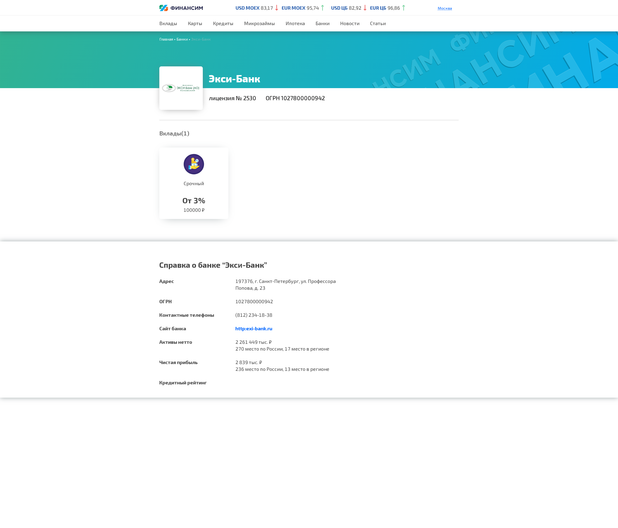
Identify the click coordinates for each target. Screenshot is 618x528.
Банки (323, 23)
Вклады (168, 23)
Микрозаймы (259, 23)
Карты (195, 23)
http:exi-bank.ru (253, 328)
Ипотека (295, 23)
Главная (166, 39)
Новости (349, 23)
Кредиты (223, 23)
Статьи (378, 23)
